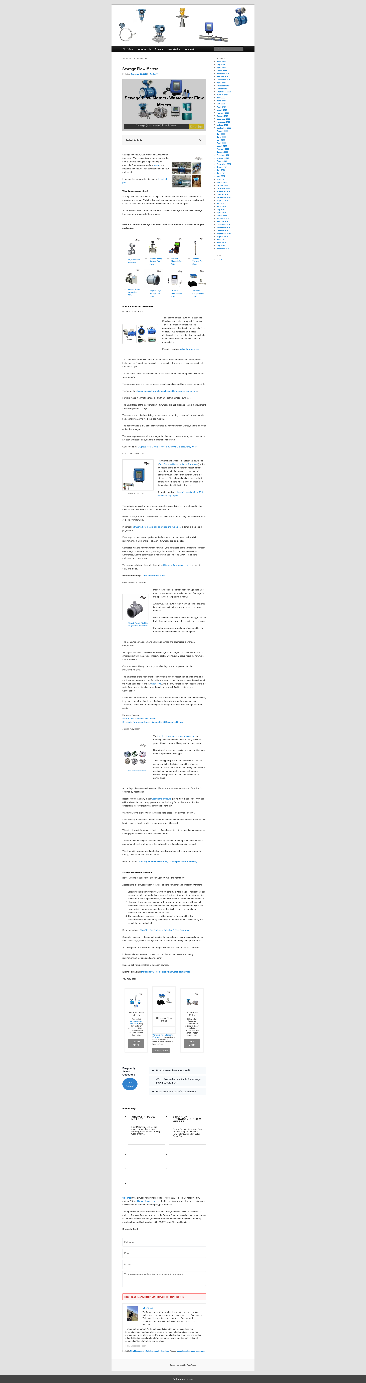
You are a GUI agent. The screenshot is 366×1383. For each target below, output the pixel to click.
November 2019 (223, 227)
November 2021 (223, 158)
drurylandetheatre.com (135, 1345)
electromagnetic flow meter (136, 1022)
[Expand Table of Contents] (200, 140)
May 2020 (221, 209)
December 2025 (223, 79)
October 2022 (222, 124)
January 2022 (222, 152)
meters (157, 164)
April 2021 (221, 179)
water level (156, 683)
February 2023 (223, 112)
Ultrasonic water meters (148, 1201)
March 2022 (222, 146)
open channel (182, 1351)
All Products (128, 48)
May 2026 (221, 64)
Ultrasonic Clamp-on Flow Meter (198, 293)
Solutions (159, 48)
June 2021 (221, 173)
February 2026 (223, 73)
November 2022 (223, 121)
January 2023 (222, 115)
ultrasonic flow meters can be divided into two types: (157, 526)
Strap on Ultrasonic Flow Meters (187, 1119)
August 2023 (222, 94)
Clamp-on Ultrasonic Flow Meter (177, 293)
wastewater (200, 1351)
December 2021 (223, 155)
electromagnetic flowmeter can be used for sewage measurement (166, 390)
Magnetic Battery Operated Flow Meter (156, 261)
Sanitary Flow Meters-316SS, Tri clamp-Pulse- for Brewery (168, 861)
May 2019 (221, 245)
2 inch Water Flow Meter (153, 575)
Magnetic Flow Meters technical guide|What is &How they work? (168, 446)
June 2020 (221, 206)
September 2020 (224, 197)
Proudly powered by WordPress (183, 1365)
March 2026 (222, 70)
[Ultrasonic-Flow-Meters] (138, 475)
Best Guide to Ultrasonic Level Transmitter (178, 464)
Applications (159, 1351)
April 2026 (221, 67)
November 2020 (223, 191)
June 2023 (221, 100)
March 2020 (222, 215)
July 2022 (221, 134)
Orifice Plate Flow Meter (137, 771)
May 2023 (221, 103)
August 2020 (222, 200)
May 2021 (221, 176)
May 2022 (221, 140)
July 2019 (221, 239)
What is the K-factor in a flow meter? (139, 718)
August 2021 (222, 167)
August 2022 (222, 131)
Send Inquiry (190, 48)
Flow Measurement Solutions (142, 1351)
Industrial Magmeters (189, 348)
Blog (167, 1351)
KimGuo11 (154, 74)
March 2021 (222, 182)
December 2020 (223, 188)
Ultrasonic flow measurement (177, 564)
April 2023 (221, 106)
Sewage (191, 1351)
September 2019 (224, 233)
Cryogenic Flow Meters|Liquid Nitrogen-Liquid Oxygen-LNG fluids (152, 721)
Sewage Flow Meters (140, 68)
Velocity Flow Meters (143, 1117)
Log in (219, 259)
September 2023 (224, 91)
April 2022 (221, 143)
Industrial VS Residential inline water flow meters (165, 971)
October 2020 (222, 194)
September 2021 (224, 164)
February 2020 (223, 218)
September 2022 (224, 127)
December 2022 (223, 118)
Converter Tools (144, 48)
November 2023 (223, 85)
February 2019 (223, 248)
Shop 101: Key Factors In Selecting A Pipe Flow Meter (165, 929)
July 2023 (221, 97)
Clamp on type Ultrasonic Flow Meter (162, 1035)
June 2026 (221, 61)
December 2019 (223, 224)
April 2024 (221, 82)
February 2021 (223, 185)
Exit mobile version (183, 1379)
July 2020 (221, 203)
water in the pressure (161, 798)
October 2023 (222, 88)
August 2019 (222, 236)
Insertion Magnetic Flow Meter (197, 261)
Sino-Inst (126, 1197)
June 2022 (221, 137)
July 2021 (221, 170)
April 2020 (221, 212)
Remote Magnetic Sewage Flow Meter (134, 292)
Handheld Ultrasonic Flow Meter (177, 261)
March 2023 (222, 109)
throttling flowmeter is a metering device (175, 736)
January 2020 (222, 221)
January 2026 (222, 76)
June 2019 (221, 242)
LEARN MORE (136, 1043)
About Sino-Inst (174, 48)
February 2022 (223, 149)
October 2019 (222, 230)
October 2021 (222, 161)
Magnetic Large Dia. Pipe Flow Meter (155, 293)
